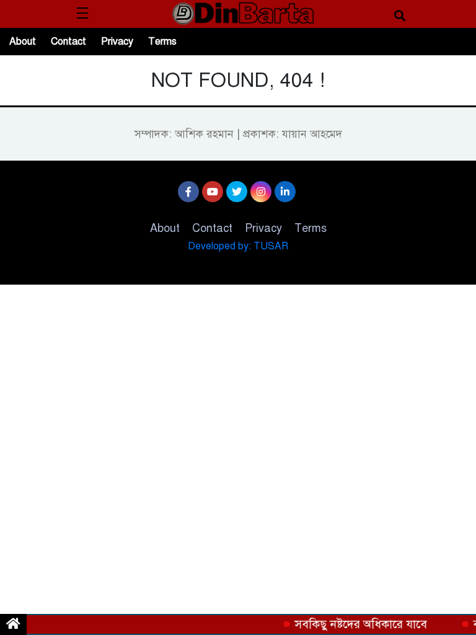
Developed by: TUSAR (238, 246)
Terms (162, 41)
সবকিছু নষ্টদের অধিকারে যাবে (358, 624)
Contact (68, 41)
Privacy (117, 41)
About (22, 41)
